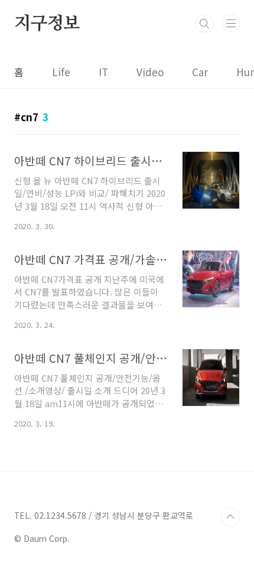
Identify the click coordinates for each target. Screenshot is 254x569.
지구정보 (47, 23)
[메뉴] (231, 23)
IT (103, 71)
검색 (204, 23)
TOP (230, 517)
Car (200, 71)
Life (61, 71)
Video (150, 71)
